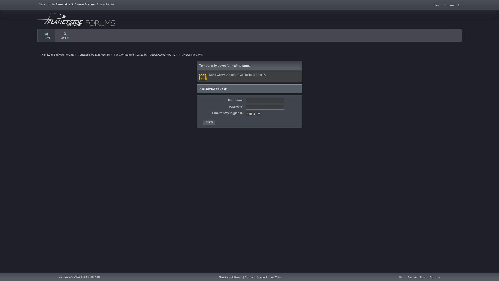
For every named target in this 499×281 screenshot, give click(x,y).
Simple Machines (91, 276)
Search (65, 38)
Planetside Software (230, 277)
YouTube (276, 277)
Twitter (249, 277)
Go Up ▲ (435, 277)
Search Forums (446, 4)
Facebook (262, 277)
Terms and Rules (417, 277)
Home (46, 38)
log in (110, 4)
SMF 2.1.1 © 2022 (69, 276)
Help (401, 277)
